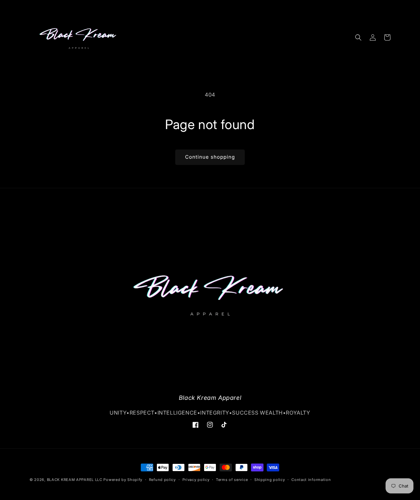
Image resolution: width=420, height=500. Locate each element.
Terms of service (232, 479)
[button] (358, 37)
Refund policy (162, 479)
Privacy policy (196, 479)
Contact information (311, 479)
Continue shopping (210, 157)
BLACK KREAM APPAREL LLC (74, 479)
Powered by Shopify (122, 479)
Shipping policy (269, 479)
